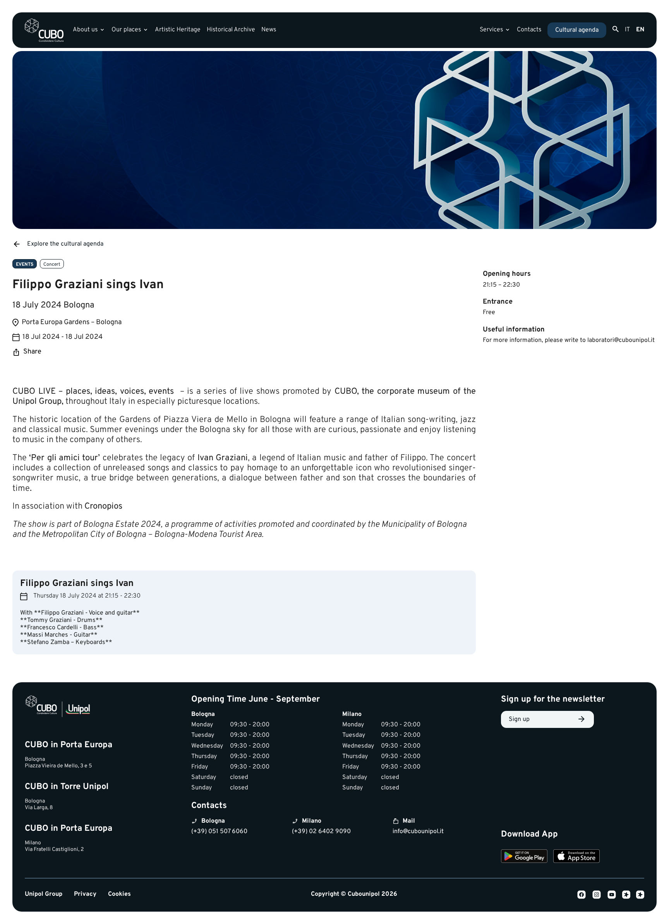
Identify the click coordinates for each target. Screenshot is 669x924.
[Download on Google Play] (524, 857)
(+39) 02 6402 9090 (321, 831)
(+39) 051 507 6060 (219, 831)
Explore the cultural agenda (65, 244)
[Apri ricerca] (615, 29)
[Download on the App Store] (576, 857)
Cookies (119, 894)
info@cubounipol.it (418, 831)
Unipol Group (43, 894)
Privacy (85, 894)
